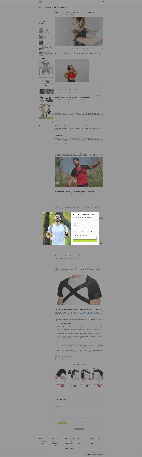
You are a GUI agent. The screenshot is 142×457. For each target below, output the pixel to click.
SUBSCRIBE (85, 240)
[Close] (97, 213)
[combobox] (75, 225)
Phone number (75, 223)
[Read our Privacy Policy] (96, 237)
